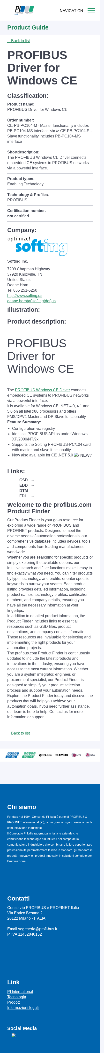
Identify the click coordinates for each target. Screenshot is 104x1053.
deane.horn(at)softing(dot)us (31, 301)
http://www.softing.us (24, 296)
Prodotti (14, 1002)
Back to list (20, 41)
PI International (20, 992)
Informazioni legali (23, 1008)
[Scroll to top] (94, 1045)
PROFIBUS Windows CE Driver (42, 390)
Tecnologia (16, 997)
